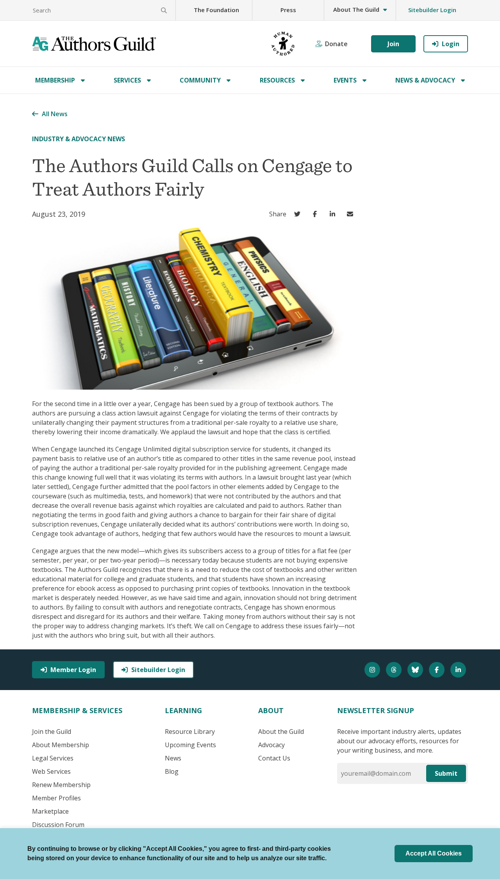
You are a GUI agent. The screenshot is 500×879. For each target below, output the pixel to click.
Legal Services (52, 758)
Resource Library (190, 731)
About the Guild (281, 731)
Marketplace (50, 811)
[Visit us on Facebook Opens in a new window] (437, 670)
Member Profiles (56, 798)
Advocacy (271, 745)
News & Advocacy (425, 80)
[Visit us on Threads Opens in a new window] (395, 670)
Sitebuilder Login (432, 10)
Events (345, 80)
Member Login (73, 669)
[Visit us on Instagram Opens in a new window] (373, 670)
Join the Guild (51, 731)
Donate (336, 44)
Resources (277, 80)
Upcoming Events (190, 745)
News (173, 758)
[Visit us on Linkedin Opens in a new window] (459, 670)
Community (200, 80)
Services (127, 80)
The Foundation (216, 10)
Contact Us (274, 758)
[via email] (352, 214)
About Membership (60, 745)
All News (55, 114)
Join (393, 44)
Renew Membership (61, 784)
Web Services (51, 771)
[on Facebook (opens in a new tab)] (316, 214)
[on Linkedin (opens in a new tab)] (334, 214)
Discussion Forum (58, 824)
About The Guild (356, 9)
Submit (446, 773)
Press (288, 10)
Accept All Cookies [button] (433, 853)
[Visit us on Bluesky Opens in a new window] (416, 670)
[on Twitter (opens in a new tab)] (299, 214)
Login (450, 44)
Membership (55, 80)
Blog (172, 771)
